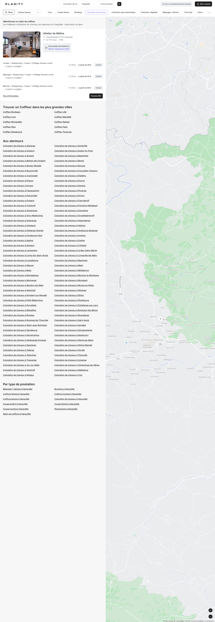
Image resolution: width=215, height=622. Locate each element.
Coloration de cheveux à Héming (69, 225)
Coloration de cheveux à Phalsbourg (71, 300)
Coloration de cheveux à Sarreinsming (21, 335)
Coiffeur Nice (9, 127)
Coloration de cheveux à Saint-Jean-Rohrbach (25, 325)
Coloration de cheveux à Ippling (18, 240)
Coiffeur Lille (60, 112)
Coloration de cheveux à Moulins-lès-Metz (23, 285)
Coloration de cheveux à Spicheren (19, 345)
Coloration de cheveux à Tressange (20, 360)
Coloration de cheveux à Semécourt (71, 335)
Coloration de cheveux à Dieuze (18, 180)
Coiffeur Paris (60, 127)
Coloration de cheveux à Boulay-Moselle (22, 165)
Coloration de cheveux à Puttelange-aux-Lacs (76, 305)
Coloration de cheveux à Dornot (69, 180)
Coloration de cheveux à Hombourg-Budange (76, 230)
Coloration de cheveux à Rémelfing (19, 310)
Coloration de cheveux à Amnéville (70, 146)
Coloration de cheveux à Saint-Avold (71, 320)
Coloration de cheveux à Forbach (18, 200)
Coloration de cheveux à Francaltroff (71, 200)
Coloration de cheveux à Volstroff (19, 370)
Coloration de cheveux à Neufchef (19, 290)
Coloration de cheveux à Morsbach (71, 280)
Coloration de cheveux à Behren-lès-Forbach (24, 160)
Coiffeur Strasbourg (12, 132)
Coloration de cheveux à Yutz (68, 375)
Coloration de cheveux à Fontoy (69, 195)
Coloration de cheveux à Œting (69, 295)
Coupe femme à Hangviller (66, 404)
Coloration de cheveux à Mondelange (20, 275)
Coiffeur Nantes (62, 122)
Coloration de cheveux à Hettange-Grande (23, 230)
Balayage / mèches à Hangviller (17, 389)
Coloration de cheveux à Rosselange (71, 315)
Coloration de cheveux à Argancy (19, 151)
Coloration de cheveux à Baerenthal (71, 156)
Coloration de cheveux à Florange (70, 190)
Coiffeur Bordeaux (11, 112)
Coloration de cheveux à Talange (18, 350)
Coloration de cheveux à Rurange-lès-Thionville (25, 320)
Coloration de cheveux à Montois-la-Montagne (76, 275)
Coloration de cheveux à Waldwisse (71, 370)
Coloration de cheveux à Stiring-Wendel (73, 345)
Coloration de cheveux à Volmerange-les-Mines (77, 365)
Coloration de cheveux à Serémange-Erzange (24, 340)
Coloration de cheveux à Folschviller (20, 195)
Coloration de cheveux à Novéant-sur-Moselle (25, 295)
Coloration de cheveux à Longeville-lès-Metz (75, 255)
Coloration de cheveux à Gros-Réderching (23, 215)
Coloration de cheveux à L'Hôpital (70, 245)
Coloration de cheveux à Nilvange (70, 290)
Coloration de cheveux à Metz (17, 270)
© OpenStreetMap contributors (201, 621)
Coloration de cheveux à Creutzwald (20, 175)
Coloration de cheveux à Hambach (19, 225)
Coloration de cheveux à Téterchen (19, 355)
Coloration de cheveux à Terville (69, 350)
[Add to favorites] (37, 34)
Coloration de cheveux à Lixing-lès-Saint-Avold (25, 255)
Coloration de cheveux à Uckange (70, 360)
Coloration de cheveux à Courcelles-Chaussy (76, 170)
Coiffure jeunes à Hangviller (16, 399)
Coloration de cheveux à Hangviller (71, 399)
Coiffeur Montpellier (12, 122)
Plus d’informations (11, 96)
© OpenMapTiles (181, 621)
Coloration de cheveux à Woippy (18, 375)
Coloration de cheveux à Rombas (18, 315)
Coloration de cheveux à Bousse (69, 165)
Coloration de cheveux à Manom (18, 265)
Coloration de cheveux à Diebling (70, 175)
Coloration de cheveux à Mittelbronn (71, 270)
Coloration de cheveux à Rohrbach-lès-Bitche (76, 310)
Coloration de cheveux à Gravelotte (71, 210)
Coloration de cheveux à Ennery (18, 185)
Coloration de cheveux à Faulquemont (21, 190)
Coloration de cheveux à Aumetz (18, 156)
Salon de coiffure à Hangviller (17, 414)
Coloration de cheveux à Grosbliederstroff (74, 215)
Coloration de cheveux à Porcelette (19, 305)
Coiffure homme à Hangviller (67, 394)
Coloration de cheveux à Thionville (70, 355)
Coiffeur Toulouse (63, 132)
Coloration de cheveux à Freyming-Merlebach (76, 205)
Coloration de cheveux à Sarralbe (70, 325)
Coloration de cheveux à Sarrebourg (20, 330)
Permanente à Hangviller (66, 409)
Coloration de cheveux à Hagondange (72, 220)
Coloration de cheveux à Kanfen (69, 240)
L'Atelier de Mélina (53, 33)
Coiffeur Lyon (9, 117)
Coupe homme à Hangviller (16, 409)
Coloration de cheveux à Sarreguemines (73, 330)
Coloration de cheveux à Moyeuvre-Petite (74, 285)
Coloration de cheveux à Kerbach (18, 245)
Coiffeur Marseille (62, 117)
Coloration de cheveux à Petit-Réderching (23, 300)
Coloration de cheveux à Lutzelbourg (20, 260)
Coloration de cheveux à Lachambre (20, 250)
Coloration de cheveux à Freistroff (19, 205)
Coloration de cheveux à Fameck (69, 185)
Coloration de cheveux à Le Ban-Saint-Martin (75, 250)
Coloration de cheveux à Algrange (19, 146)
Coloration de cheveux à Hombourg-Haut (22, 235)
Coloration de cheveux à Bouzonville (20, 170)
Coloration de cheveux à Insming (70, 235)
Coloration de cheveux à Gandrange (20, 210)
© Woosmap (168, 621)
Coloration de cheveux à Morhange (19, 280)
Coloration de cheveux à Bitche (69, 160)
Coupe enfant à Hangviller (15, 404)
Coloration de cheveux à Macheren (70, 260)
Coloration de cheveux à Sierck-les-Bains (73, 340)
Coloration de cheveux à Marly (68, 265)
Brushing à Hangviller (64, 389)
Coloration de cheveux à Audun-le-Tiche (73, 151)
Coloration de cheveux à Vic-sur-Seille (21, 365)
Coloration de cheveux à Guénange (19, 220)
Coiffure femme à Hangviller (16, 394)
